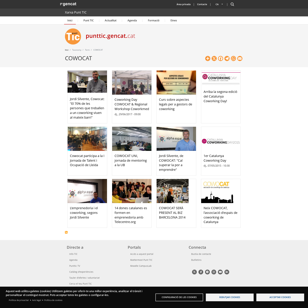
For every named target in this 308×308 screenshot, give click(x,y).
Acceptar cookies (280, 297)
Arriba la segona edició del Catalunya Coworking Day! (220, 96)
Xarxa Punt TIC (76, 12)
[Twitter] (194, 271)
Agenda (132, 20)
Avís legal (36, 300)
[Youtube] (220, 271)
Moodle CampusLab (141, 265)
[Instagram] (214, 271)
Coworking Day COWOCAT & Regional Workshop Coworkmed (132, 104)
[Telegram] (207, 271)
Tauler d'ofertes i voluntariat (84, 277)
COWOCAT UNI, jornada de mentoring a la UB (131, 160)
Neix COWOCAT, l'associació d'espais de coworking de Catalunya (220, 215)
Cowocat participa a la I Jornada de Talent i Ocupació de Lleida (87, 160)
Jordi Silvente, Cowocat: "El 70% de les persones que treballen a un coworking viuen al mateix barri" (87, 108)
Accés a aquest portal (141, 253)
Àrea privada (184, 4)
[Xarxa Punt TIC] (74, 36)
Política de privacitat (19, 300)
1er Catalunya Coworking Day (215, 158)
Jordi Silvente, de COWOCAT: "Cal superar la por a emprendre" (171, 163)
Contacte (202, 4)
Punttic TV (74, 265)
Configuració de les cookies (179, 297)
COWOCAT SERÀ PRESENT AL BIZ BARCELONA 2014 (172, 212)
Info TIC (73, 253)
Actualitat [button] (110, 20)
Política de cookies (53, 300)
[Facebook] (201, 271)
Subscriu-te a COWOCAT (66, 232)
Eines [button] (174, 20)
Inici (69, 20)
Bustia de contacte (201, 253)
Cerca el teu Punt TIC (80, 283)
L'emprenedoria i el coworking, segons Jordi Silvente (84, 212)
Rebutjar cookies (229, 297)
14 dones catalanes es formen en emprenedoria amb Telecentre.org (131, 215)
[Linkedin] (227, 271)
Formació (153, 20)
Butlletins (196, 259)
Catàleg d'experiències (81, 271)
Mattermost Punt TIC (141, 259)
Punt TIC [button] (88, 20)
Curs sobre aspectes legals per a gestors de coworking (175, 104)
